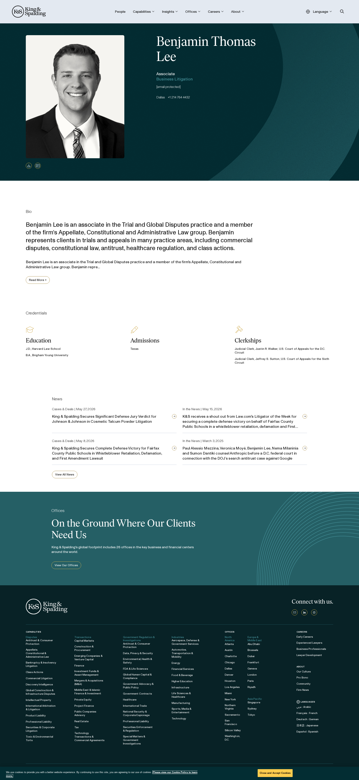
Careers (302, 632)
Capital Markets (84, 640)
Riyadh (252, 687)
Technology (179, 718)
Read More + (38, 280)
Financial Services (183, 669)
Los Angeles (232, 687)
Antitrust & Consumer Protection (39, 642)
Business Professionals (311, 649)
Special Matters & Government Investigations (134, 740)
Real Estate (81, 721)
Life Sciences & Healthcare (181, 695)
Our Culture (304, 671)
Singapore (254, 702)
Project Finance (84, 705)
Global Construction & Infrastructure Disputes (40, 692)
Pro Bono (302, 677)
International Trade (135, 705)
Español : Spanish (307, 731)
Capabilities (33, 632)
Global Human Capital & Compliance (137, 676)
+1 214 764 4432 (179, 97)
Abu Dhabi (254, 644)
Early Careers (305, 636)
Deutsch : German (308, 719)
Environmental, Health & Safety (137, 660)
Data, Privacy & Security (138, 653)
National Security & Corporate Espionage (136, 713)
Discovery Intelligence (39, 684)
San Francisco (231, 722)
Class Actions (34, 672)
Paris (251, 681)
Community (303, 683)
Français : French (307, 713)
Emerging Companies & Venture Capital (88, 657)
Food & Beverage (182, 675)
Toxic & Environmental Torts (39, 738)
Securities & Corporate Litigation (40, 729)
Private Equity (82, 699)
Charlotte (231, 656)
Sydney (252, 708)
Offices (230, 632)
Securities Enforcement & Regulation (138, 729)
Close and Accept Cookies (275, 773)
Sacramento (232, 714)
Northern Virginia (230, 707)
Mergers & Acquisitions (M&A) (88, 682)
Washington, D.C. (232, 738)
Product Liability (36, 715)
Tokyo (251, 714)
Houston (230, 681)
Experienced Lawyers (309, 642)
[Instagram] (314, 612)
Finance (79, 665)
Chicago (230, 662)
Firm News (303, 690)
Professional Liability (39, 721)
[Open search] (342, 11)
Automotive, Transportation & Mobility (182, 653)
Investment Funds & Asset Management (86, 673)
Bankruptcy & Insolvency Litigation (41, 664)
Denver (229, 674)
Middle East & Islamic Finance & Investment (87, 691)
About (301, 666)
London (252, 674)
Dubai (251, 656)
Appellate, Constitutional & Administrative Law (37, 653)
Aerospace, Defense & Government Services (186, 642)
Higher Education (182, 681)
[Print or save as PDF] (29, 166)
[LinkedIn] (304, 612)
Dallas (228, 668)
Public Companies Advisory (85, 713)
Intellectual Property (38, 700)
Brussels (253, 650)
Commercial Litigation (39, 678)
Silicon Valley (233, 730)
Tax (76, 727)
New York (230, 699)
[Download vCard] (38, 166)
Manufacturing (181, 703)
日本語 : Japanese (307, 725)
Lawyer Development (309, 655)
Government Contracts (137, 693)
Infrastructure (180, 687)
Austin (229, 650)
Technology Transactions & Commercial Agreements (89, 737)
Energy (176, 663)
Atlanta (229, 644)
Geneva (252, 668)
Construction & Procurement (84, 648)
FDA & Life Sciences (135, 668)
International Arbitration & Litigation (41, 707)
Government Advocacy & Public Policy (138, 685)
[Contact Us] (295, 612)
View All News (64, 474)
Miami (228, 693)
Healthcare (129, 699)
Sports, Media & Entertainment (181, 710)
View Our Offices (66, 565)
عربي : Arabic (304, 707)
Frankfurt (253, 662)
